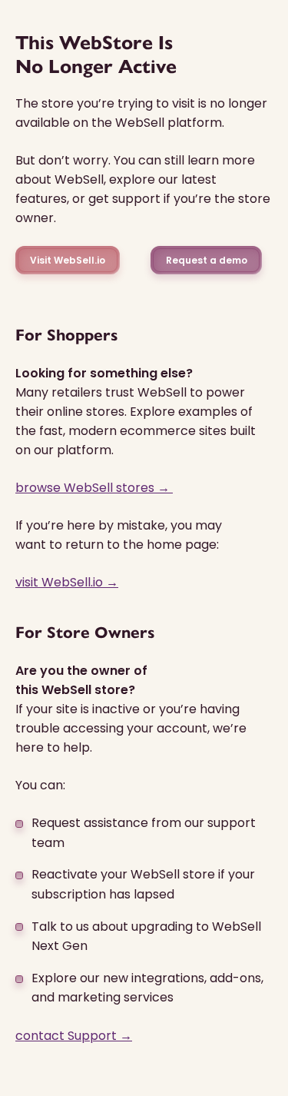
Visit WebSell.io (67, 260)
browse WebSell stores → (94, 488)
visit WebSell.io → (66, 582)
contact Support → (73, 1036)
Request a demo (206, 260)
